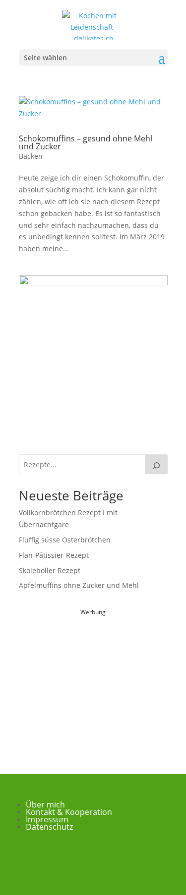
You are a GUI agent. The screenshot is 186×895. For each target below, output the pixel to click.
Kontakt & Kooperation (69, 811)
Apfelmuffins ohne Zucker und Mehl (79, 585)
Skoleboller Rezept (49, 570)
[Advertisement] (93, 680)
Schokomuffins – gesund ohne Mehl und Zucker (85, 142)
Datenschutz (49, 826)
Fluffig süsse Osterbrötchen (65, 539)
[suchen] (156, 464)
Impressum (47, 819)
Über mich (45, 804)
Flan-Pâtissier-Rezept (54, 555)
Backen (31, 156)
